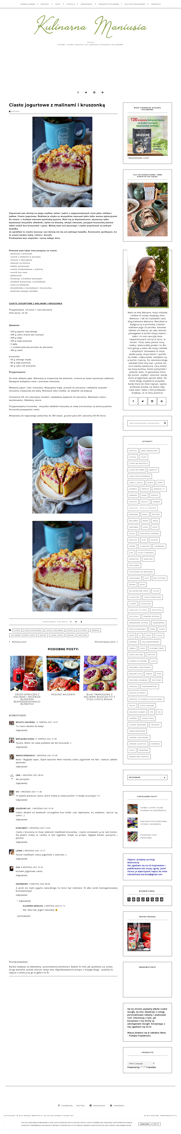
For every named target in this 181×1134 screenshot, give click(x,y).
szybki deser (148, 718)
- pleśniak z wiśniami (20, 254)
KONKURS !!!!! (159, 489)
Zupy (147, 578)
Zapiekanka (134, 578)
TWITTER (80, 1106)
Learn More (144, 1124)
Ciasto (17, 630)
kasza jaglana (136, 655)
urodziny (155, 725)
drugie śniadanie (137, 629)
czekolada (146, 604)
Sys (17, 792)
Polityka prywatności (135, 4)
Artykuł (133, 451)
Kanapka (133, 495)
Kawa (144, 495)
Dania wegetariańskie (139, 476)
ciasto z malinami (54, 630)
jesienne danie (157, 648)
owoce (149, 674)
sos (159, 712)
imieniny (133, 642)
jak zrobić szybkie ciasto (23, 635)
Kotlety (145, 502)
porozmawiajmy (149, 686)
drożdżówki (159, 623)
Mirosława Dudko (25, 739)
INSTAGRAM (99, 1106)
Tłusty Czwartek (146, 553)
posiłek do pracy (137, 693)
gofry (148, 635)
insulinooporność (150, 642)
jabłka (132, 648)
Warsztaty (134, 559)
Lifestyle (70, 4)
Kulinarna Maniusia (33, 906)
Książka (156, 502)
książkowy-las (23, 808)
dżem (131, 635)
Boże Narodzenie (149, 451)
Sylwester (145, 546)
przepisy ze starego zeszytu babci (146, 699)
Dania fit (153, 470)
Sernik (132, 546)
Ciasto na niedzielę (138, 463)
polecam (82, 635)
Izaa (18, 867)
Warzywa (148, 559)
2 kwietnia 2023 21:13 (54, 906)
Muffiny (156, 514)
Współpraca (86, 4)
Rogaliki (133, 540)
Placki (132, 533)
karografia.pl (169, 1115)
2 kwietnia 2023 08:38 (39, 884)
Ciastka (132, 457)
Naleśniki (133, 521)
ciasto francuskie (152, 597)
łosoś (132, 750)
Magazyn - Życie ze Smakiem (142, 508)
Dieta (57, 4)
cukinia (132, 604)
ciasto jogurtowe (33, 630)
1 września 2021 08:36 (32, 775)
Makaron (133, 514)
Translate (151, 1067)
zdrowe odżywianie (139, 737)
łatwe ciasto (57, 635)
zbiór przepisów (137, 731)
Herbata (133, 489)
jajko (142, 648)
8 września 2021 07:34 (32, 867)
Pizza (155, 527)
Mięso (145, 514)
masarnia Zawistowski (140, 667)
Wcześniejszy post (105, 642)
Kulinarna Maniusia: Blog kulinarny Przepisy (46, 1115)
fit (140, 635)
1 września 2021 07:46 (46, 755)
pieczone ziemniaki (138, 680)
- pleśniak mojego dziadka (23, 291)
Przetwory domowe (149, 533)
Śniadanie (143, 750)
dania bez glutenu (138, 610)
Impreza (95, 630)
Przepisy (45, 4)
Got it (156, 1124)
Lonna (19, 850)
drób (152, 629)
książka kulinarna (138, 661)
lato (153, 661)
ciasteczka (134, 597)
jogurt (43, 635)
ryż (151, 712)
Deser (70, 630)
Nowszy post (18, 642)
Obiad (155, 521)
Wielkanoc (134, 565)
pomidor (133, 686)
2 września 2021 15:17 (34, 850)
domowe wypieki (151, 616)
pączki (132, 706)
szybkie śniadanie (137, 725)
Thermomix (159, 546)
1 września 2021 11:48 (31, 792)
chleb (156, 591)
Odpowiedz (21, 730)
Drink (160, 483)
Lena (18, 775)
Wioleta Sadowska (25, 722)
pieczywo (156, 680)
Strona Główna (27, 4)
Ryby (144, 540)
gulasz (159, 635)
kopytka (151, 655)
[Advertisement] (90, 70)
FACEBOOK (67, 1106)
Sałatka (154, 540)
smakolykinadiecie (25, 755)
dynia (162, 629)
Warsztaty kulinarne (109, 4)
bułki (142, 584)
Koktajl (155, 495)
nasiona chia (135, 674)
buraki (132, 584)
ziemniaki (155, 744)
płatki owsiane (147, 706)
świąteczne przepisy (139, 757)
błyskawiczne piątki (139, 591)
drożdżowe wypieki (138, 623)
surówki (133, 718)
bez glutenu (160, 578)
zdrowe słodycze (137, 744)
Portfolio (156, 4)
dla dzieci (82, 630)
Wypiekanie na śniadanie (141, 572)
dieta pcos (157, 610)
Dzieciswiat (22, 828)
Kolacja (133, 502)
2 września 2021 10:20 (39, 828)
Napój (145, 521)
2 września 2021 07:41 (43, 808)
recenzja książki (137, 712)
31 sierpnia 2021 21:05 (46, 739)
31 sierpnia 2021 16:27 (47, 722)
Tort (131, 553)
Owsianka (133, 527)
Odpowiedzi (25, 901)
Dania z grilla (136, 483)
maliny (70, 635)
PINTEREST (119, 1106)
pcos (159, 674)
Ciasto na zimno (137, 470)
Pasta (145, 527)
